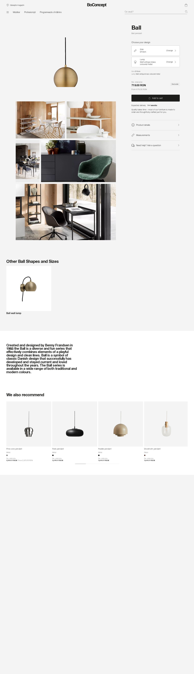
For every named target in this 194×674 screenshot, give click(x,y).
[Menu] (7, 12)
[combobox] (156, 11)
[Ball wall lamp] (28, 288)
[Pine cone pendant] (28, 424)
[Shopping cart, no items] (186, 5)
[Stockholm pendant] (166, 424)
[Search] (186, 12)
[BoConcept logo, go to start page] (97, 5)
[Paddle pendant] (120, 424)
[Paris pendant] (74, 424)
